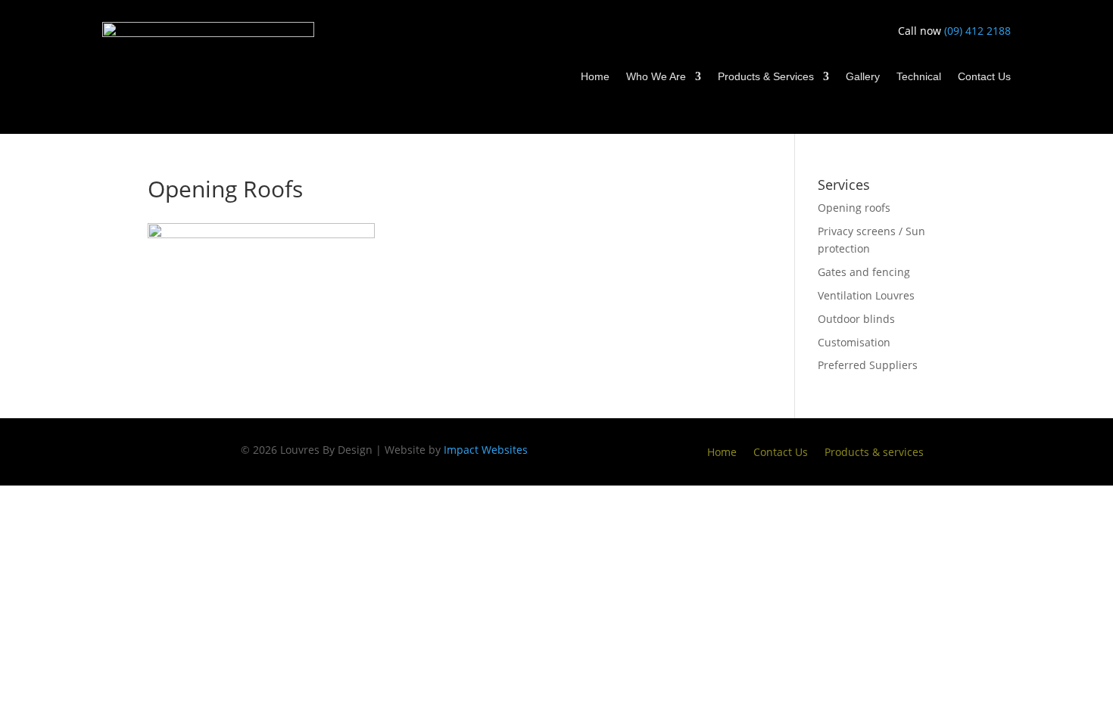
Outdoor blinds (856, 319)
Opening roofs (854, 207)
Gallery (863, 76)
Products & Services (766, 76)
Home (595, 76)
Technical (918, 76)
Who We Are (656, 76)
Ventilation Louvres (866, 295)
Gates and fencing (864, 272)
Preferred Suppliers (868, 365)
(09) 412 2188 (977, 30)
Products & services (874, 453)
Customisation (854, 342)
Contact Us (984, 76)
